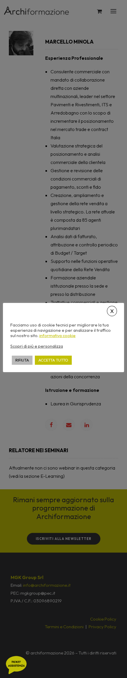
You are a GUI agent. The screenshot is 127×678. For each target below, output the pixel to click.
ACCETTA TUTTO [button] (53, 360)
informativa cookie (57, 335)
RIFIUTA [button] (22, 360)
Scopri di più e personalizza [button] (36, 346)
